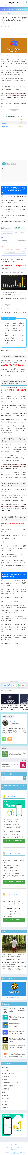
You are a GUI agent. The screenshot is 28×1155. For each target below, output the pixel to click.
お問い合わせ (20, 1147)
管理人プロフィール (9, 6)
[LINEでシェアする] (18, 685)
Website (9, 742)
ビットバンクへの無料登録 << (14, 919)
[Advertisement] (11, 32)
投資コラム (5, 1101)
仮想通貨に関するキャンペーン (10, 1082)
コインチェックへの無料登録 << (14, 840)
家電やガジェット (7, 1098)
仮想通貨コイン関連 (7, 1086)
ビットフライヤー (6, 123)
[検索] (24, 778)
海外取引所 (5, 1107)
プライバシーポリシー (10, 1147)
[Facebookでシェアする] (9, 685)
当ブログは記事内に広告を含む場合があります (14, 9)
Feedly (4, 742)
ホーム (2, 6)
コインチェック (5, 120)
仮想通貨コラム (6, 1089)
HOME (14, 1145)
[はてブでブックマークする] (14, 685)
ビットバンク (5, 126)
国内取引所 (5, 1095)
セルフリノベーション (8, 1073)
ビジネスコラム (6, 1076)
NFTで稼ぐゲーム (7, 1067)
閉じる (13, 163)
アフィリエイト (6, 1070)
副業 (3, 1092)
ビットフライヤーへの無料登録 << (14, 881)
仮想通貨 (10, 690)
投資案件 (4, 1104)
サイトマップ (19, 6)
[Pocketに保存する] (23, 685)
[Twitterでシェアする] (5, 685)
